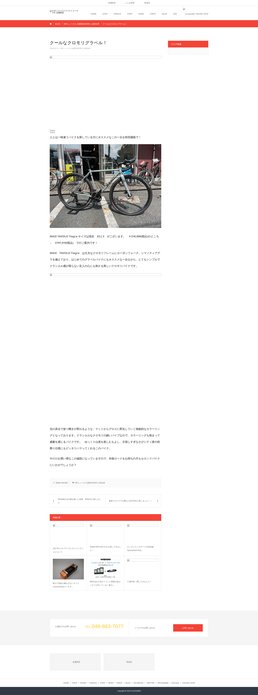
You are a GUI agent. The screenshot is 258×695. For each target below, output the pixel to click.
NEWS (141, 13)
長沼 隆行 (64, 483)
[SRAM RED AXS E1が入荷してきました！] (105, 533)
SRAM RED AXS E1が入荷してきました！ (105, 548)
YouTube (175, 683)
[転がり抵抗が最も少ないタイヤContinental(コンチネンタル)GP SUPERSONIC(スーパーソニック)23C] (68, 569)
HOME (93, 13)
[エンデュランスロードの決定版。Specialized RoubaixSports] (142, 533)
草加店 (147, 2)
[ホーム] (51, 23)
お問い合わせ (188, 628)
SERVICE (117, 13)
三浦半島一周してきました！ (139, 581)
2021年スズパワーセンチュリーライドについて (68, 550)
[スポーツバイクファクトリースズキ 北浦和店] (64, 14)
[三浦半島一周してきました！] (142, 568)
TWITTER (150, 683)
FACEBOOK (138, 683)
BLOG (164, 13)
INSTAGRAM (162, 683)
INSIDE (83, 683)
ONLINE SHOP (188, 683)
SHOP (105, 13)
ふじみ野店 (130, 2)
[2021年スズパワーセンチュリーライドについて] (68, 534)
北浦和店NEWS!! (77, 48)
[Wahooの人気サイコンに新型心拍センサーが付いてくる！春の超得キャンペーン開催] (105, 568)
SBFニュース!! (65, 48)
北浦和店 (112, 2)
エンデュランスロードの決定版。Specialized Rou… (141, 548)
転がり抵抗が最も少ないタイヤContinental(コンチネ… (66, 585)
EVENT (153, 13)
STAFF (129, 13)
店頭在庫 (87, 48)
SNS (175, 13)
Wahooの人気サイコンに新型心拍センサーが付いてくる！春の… (105, 583)
